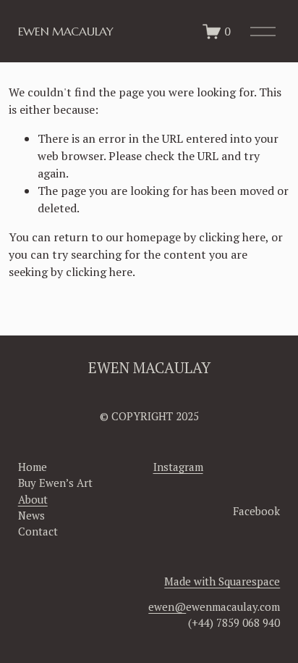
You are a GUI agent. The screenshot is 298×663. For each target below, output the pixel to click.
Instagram (178, 466)
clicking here (232, 237)
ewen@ (167, 606)
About (33, 499)
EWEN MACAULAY (66, 31)
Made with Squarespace (222, 581)
